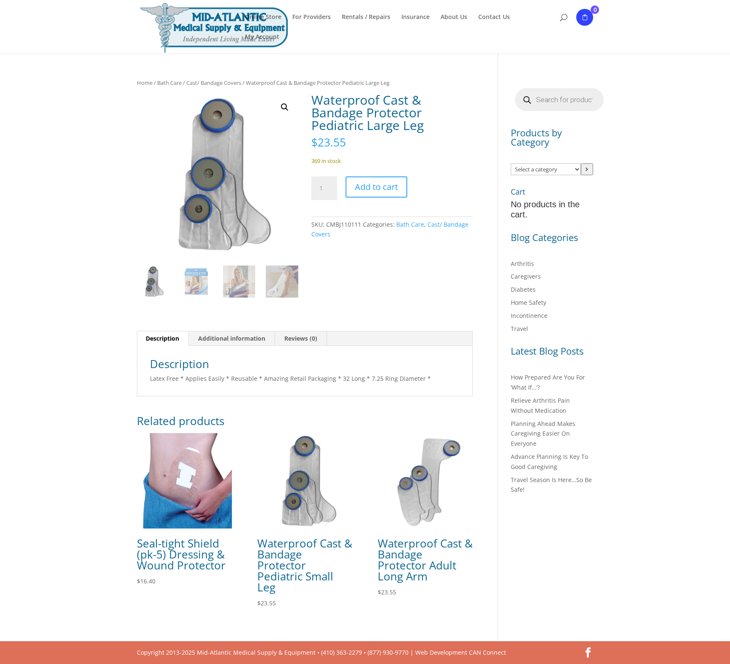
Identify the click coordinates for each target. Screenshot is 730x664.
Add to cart (376, 186)
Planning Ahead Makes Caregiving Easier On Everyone (543, 434)
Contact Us (494, 17)
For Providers (311, 17)
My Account (262, 37)
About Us (454, 17)
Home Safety (528, 302)
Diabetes (523, 289)
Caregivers (526, 276)
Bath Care (169, 83)
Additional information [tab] (231, 338)
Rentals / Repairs (366, 17)
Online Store (263, 17)
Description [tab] (162, 338)
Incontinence (529, 316)
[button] (284, 107)
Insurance (415, 17)
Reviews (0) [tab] (300, 338)
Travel (519, 329)
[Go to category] (587, 169)
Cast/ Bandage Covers (213, 83)
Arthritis (522, 264)
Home (145, 83)
